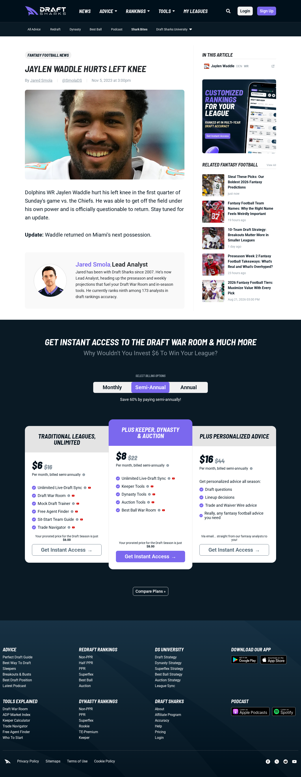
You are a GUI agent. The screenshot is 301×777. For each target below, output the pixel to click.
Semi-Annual (150, 387)
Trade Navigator (15, 726)
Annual (188, 387)
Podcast (117, 29)
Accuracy (162, 720)
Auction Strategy (168, 680)
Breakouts (10, 674)
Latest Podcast (14, 686)
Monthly (112, 387)
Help (158, 726)
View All (271, 165)
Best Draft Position (17, 680)
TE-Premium (88, 732)
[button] (89, 487)
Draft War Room (15, 709)
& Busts (25, 674)
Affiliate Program (168, 715)
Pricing (160, 732)
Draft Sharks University (172, 29)
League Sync (165, 686)
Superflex (86, 674)
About (159, 709)
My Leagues (196, 11)
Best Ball (96, 29)
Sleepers (9, 669)
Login (245, 11)
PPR (82, 669)
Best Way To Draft (17, 663)
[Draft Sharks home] (45, 11)
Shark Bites (139, 29)
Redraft (55, 29)
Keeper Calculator (16, 720)
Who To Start (13, 738)
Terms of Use (77, 761)
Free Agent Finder (16, 732)
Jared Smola (41, 80)
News (85, 11)
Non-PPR (86, 657)
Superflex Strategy (169, 669)
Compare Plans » (151, 591)
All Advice (34, 29)
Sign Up (266, 11)
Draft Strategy (166, 657)
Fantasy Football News (48, 55)
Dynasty (75, 29)
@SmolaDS (72, 80)
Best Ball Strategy (168, 674)
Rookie (84, 726)
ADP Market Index (16, 715)
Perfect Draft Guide (17, 657)
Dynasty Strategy (168, 663)
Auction (85, 686)
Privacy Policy (28, 761)
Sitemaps (53, 761)
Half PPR (86, 663)
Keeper (84, 738)
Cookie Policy (104, 761)
